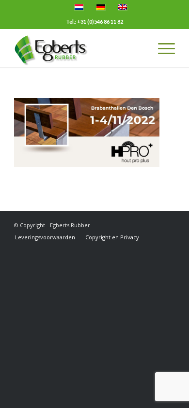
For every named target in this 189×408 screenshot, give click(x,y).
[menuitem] (45, 237)
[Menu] (161, 48)
